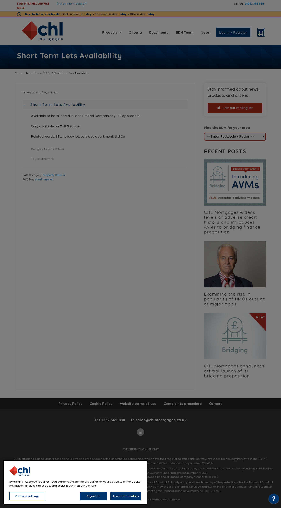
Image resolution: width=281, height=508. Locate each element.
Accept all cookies (126, 496)
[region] (75, 482)
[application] (274, 500)
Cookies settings (27, 496)
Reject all (93, 496)
